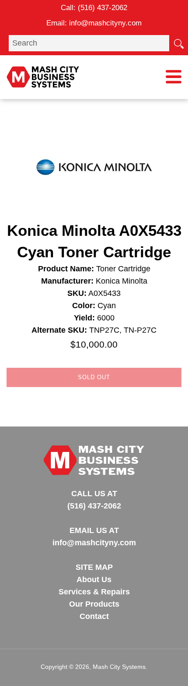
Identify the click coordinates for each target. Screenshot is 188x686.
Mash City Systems (119, 666)
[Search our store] (178, 43)
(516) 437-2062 (102, 8)
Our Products (94, 604)
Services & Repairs (94, 591)
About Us (94, 579)
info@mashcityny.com (105, 23)
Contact (94, 616)
